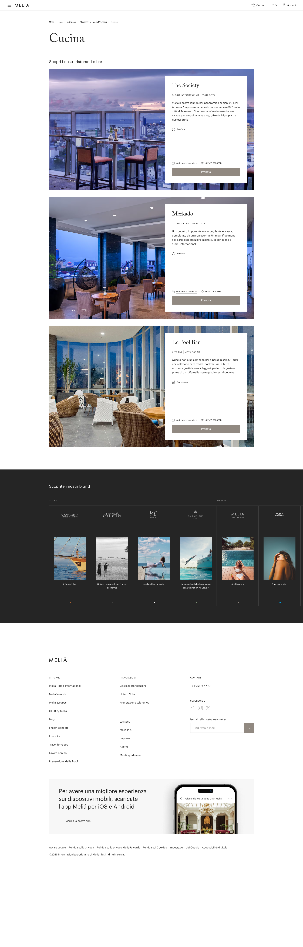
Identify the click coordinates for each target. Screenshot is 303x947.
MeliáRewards (57, 694)
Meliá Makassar (100, 22)
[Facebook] (192, 707)
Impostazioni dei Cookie (184, 847)
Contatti (195, 677)
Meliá (51, 22)
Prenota (206, 171)
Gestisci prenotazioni (133, 685)
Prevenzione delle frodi (63, 761)
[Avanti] (84, 181)
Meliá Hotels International (65, 685)
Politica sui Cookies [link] (155, 847)
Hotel (60, 22)
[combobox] (275, 5)
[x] (208, 707)
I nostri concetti (59, 727)
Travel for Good (58, 744)
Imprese (125, 738)
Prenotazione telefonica (134, 702)
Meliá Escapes (57, 702)
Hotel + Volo (127, 694)
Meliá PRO (126, 730)
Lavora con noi (58, 753)
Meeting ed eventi (131, 755)
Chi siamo (55, 677)
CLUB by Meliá (58, 711)
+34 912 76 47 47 (200, 685)
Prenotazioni (128, 677)
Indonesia (71, 22)
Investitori (55, 736)
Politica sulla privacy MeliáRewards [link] (118, 847)
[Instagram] (200, 707)
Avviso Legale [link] (57, 847)
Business (125, 721)
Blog (52, 719)
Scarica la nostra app (77, 821)
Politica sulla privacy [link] (81, 847)
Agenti (124, 746)
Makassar (84, 22)
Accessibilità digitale (214, 847)
